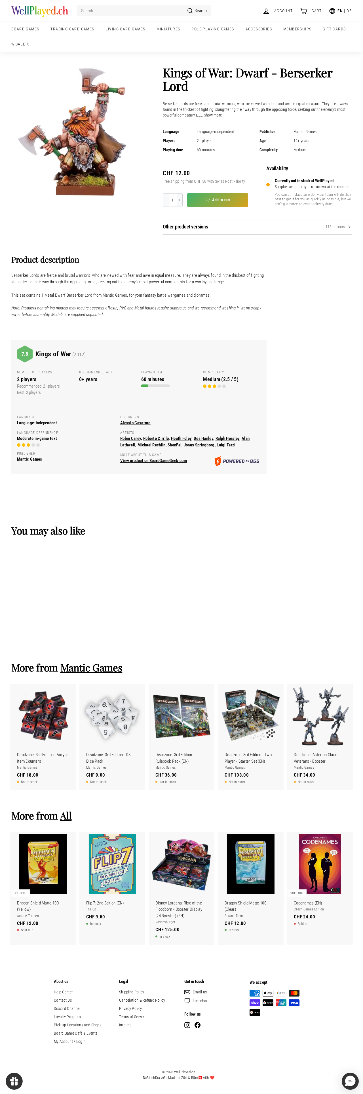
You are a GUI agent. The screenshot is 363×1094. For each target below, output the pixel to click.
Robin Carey (130, 438)
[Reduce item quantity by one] (166, 200)
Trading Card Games (72, 29)
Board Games (25, 29)
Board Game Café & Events (75, 1033)
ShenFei (175, 445)
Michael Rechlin (152, 445)
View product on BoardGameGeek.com (153, 460)
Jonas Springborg (199, 445)
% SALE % (20, 44)
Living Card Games (125, 29)
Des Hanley (203, 438)
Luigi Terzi (226, 445)
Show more (213, 115)
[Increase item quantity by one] (179, 200)
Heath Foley (181, 438)
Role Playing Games (212, 29)
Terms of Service (132, 1016)
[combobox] (144, 10)
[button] (350, 1081)
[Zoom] (77, 132)
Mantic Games (305, 131)
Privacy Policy (130, 1008)
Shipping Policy (131, 992)
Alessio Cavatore (135, 422)
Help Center (63, 992)
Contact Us (63, 1000)
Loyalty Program (67, 1016)
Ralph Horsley (228, 438)
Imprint (125, 1025)
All (66, 815)
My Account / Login (69, 1041)
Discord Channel (67, 1008)
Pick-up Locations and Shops (77, 1025)
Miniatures (168, 29)
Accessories (259, 29)
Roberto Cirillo (156, 438)
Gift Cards (334, 29)
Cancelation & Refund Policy (142, 1000)
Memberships (297, 29)
